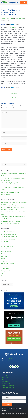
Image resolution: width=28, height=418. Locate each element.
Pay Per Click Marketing (7, 263)
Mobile (3, 258)
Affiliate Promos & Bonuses (8, 239)
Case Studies (5, 381)
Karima (3, 212)
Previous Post (14, 93)
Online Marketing (5, 261)
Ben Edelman (4, 207)
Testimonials (5, 377)
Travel (2, 273)
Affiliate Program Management (9, 236)
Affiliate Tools (4, 241)
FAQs (3, 379)
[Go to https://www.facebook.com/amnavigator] (10, 366)
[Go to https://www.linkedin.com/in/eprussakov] (15, 366)
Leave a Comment (6, 17)
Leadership (4, 256)
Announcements (5, 244)
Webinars (3, 275)
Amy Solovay (4, 216)
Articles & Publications (7, 246)
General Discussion (17, 17)
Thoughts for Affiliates (7, 18)
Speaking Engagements (8, 385)
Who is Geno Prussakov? (8, 387)
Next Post (14, 97)
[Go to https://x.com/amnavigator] (13, 366)
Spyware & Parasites (6, 266)
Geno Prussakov (5, 202)
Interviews (4, 253)
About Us (4, 375)
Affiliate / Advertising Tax (8, 231)
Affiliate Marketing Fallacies (8, 234)
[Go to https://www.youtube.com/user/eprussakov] (17, 366)
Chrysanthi (4, 221)
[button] (7, 404)
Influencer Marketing (6, 251)
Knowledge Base (6, 383)
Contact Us (7, 361)
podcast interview (11, 27)
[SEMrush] (14, 337)
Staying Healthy (5, 268)
